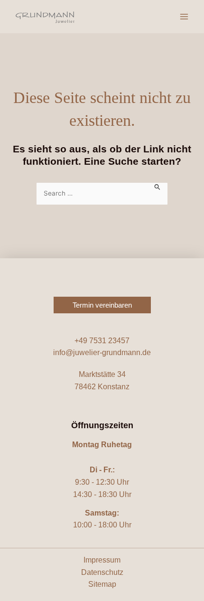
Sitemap (102, 584)
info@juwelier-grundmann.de (102, 352)
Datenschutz (102, 572)
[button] (102, 305)
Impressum (102, 560)
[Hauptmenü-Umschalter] (184, 16)
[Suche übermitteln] (157, 186)
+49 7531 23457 (102, 341)
